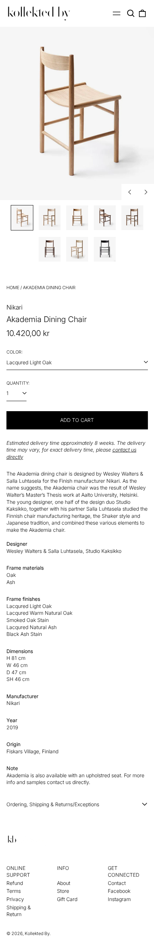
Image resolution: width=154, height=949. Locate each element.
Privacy (15, 899)
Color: (14, 352)
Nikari (14, 307)
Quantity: (17, 383)
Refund (14, 883)
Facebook (119, 891)
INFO (63, 868)
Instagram (119, 899)
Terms (13, 891)
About (63, 883)
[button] (131, 13)
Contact (117, 883)
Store (63, 891)
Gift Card (67, 899)
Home (12, 287)
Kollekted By (37, 933)
